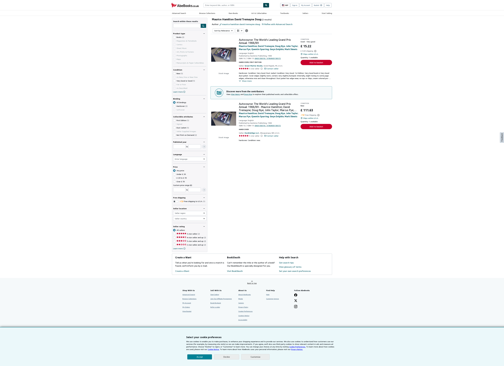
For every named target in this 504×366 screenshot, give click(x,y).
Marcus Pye (244, 49)
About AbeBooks (244, 295)
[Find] (266, 5)
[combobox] (233, 5)
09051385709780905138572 (268, 58)
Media (240, 299)
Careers (241, 303)
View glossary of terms (290, 267)
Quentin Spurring (260, 49)
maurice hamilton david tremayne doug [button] (241, 24)
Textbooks (284, 13)
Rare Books (233, 13)
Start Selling (327, 13)
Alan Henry (235, 94)
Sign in (294, 5)
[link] (247, 31)
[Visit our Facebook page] (295, 295)
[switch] (175, 201)
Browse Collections (207, 13)
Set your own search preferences (295, 271)
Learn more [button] (178, 248)
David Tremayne (266, 46)
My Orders (186, 307)
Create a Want (182, 271)
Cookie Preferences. (297, 347)
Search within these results (185, 21)
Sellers (305, 13)
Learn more (178, 92)
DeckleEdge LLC (252, 133)
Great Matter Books (254, 66)
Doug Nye (280, 46)
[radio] (174, 106)
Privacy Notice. (297, 349)
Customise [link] (255, 357)
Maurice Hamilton (248, 46)
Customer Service (272, 299)
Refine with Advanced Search (278, 24)
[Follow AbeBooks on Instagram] (295, 307)
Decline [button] (226, 357)
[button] (203, 26)
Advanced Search (179, 13)
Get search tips (286, 262)
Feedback (502, 137)
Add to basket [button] (316, 62)
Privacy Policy (243, 307)
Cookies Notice (243, 316)
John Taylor (292, 46)
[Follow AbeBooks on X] (295, 300)
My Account (305, 5)
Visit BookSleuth (235, 271)
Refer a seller (215, 307)
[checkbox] (174, 37)
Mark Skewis (291, 49)
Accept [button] (200, 357)
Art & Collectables (259, 13)
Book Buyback (215, 303)
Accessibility (242, 320)
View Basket (186, 311)
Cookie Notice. (213, 349)
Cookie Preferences (245, 311)
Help (328, 5)
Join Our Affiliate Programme (221, 299)
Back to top (252, 283)
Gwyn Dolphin (277, 49)
